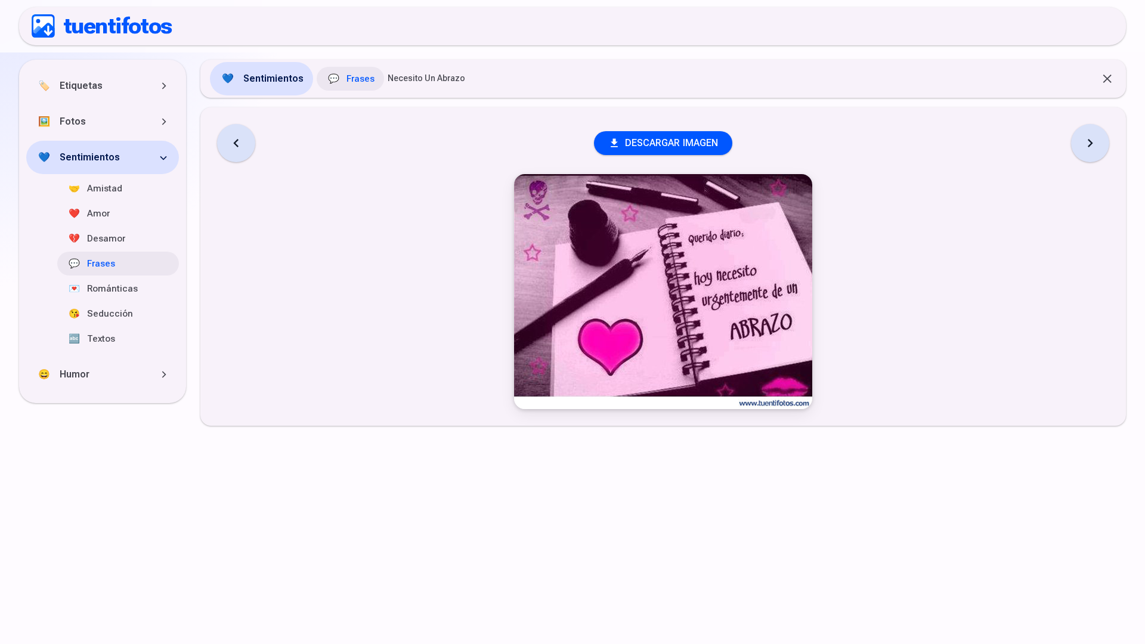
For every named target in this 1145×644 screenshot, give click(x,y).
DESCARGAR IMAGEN (672, 142)
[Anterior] (236, 143)
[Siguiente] (1090, 143)
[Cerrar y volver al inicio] (1108, 79)
